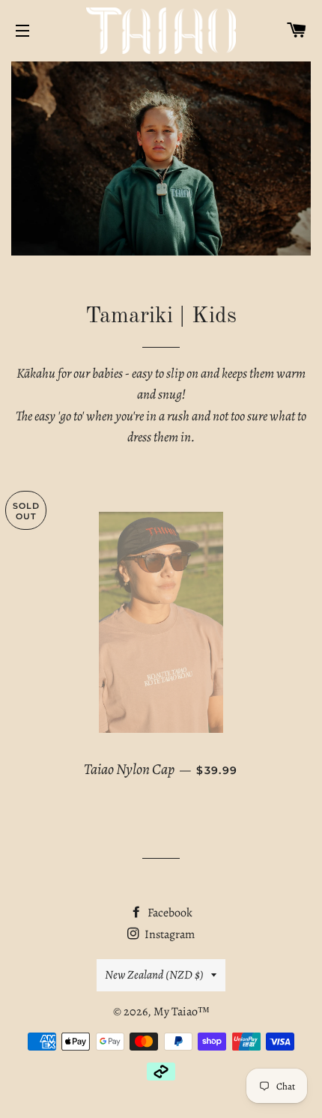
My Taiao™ (182, 1011)
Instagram (168, 934)
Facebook (168, 912)
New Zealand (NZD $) (154, 975)
